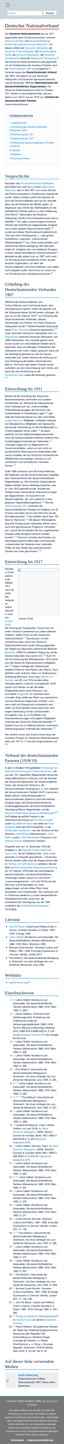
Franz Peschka (20, 329)
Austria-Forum (24, 1319)
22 (6, 744)
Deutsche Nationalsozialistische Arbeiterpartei (29, 813)
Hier (43, 1410)
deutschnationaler (14, 40)
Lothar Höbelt (16, 937)
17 (24, 637)
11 (6, 377)
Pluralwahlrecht (29, 183)
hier (30, 1410)
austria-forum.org (18, 982)
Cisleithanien (47, 183)
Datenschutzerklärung (40, 1440)
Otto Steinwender (30, 837)
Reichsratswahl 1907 (20, 68)
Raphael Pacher (13, 840)
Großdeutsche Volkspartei (35, 905)
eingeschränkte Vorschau (27, 1034)
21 (54, 728)
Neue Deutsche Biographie (30, 1130)
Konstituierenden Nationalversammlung (36, 867)
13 (43, 501)
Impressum (17, 1440)
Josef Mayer (22, 833)
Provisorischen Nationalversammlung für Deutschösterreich (31, 769)
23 (56, 812)
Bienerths (10, 652)
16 (15, 536)
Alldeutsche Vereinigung (43, 58)
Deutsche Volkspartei (36, 47)
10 (55, 329)
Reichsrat (41, 44)
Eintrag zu (36, 1316)
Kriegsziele (23, 694)
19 (10, 665)
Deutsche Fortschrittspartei (19, 51)
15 (26, 519)
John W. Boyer (17, 926)
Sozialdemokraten (21, 823)
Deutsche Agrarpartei (27, 54)
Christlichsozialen (14, 375)
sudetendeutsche (14, 420)
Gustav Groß (9, 622)
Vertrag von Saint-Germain (22, 863)
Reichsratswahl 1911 (16, 506)
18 (44, 655)
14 (26, 515)
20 (54, 721)
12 (46, 412)
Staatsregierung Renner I (18, 830)
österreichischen (26, 44)
